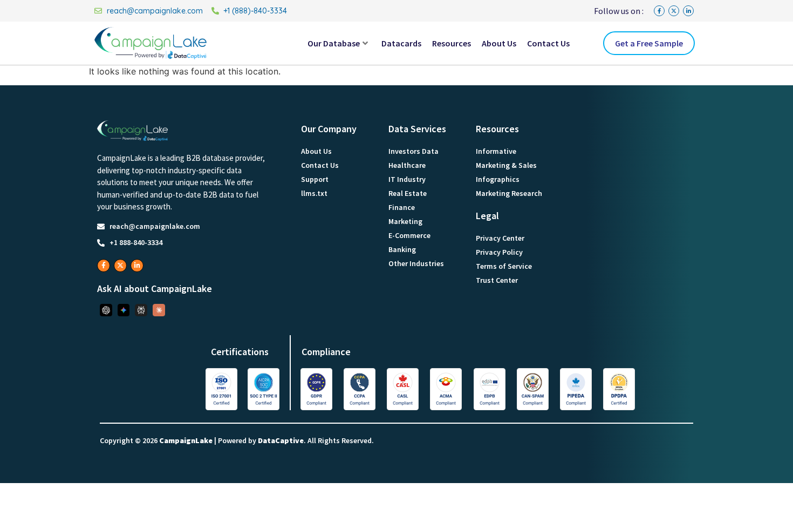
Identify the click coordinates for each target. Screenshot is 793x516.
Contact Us (548, 43)
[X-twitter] (673, 10)
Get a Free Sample (649, 43)
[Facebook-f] (659, 10)
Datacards (401, 43)
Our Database (333, 43)
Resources (451, 43)
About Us (499, 43)
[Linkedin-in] (688, 10)
